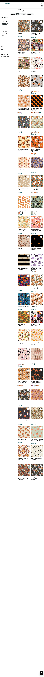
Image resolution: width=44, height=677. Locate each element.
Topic (8, 51)
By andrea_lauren (33, 269)
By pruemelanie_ (33, 131)
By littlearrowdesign (33, 90)
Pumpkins (5, 23)
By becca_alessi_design (34, 404)
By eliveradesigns (33, 231)
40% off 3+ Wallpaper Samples (20, 1)
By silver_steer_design (34, 211)
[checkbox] (15, 54)
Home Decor (22, 14)
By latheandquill (33, 151)
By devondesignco (20, 131)
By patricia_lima (20, 363)
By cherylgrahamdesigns (21, 307)
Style (8, 49)
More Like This (20, 36)
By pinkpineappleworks (34, 53)
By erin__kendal (33, 460)
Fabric (17, 14)
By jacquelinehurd (33, 250)
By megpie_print (20, 71)
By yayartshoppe (20, 150)
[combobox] (37, 6)
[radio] (2, 31)
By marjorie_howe (20, 479)
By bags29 (19, 325)
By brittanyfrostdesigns (21, 34)
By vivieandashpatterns (34, 441)
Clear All (3, 26)
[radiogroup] (8, 35)
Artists (8, 40)
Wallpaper (13, 14)
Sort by (8, 28)
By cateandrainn (20, 460)
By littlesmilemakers (20, 110)
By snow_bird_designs (21, 343)
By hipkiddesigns (33, 71)
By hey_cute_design (33, 363)
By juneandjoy (33, 344)
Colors (8, 46)
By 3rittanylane (33, 35)
